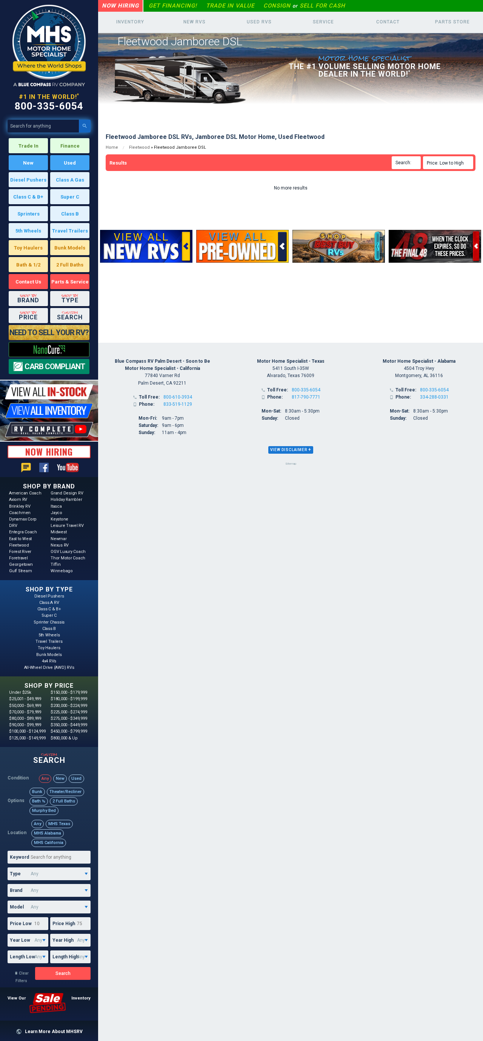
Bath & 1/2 (28, 265)
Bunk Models (69, 248)
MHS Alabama (47, 833)
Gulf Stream (20, 570)
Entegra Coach (23, 532)
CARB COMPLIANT (55, 366)
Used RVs (259, 22)
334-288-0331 (434, 397)
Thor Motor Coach (68, 558)
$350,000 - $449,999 (69, 724)
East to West (20, 538)
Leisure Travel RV (67, 525)
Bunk (37, 791)
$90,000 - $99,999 (25, 724)
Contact (388, 22)
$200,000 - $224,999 (69, 705)
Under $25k (20, 692)
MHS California (48, 842)
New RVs (194, 22)
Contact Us (28, 282)
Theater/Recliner (65, 791)
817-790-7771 (306, 397)
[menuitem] (449, 162)
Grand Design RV (67, 493)
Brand (16, 890)
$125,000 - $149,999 (27, 738)
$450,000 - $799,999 (69, 731)
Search (63, 973)
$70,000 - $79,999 (25, 712)
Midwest (58, 532)
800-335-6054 (49, 106)
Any (45, 778)
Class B (70, 214)
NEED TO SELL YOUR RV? (49, 332)
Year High (63, 940)
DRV (13, 525)
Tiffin (56, 564)
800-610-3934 (177, 397)
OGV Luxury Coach (68, 551)
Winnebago (62, 570)
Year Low (20, 940)
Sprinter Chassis (49, 622)
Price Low (21, 923)
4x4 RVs (49, 661)
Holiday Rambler (66, 499)
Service (323, 22)
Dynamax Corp (23, 519)
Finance (70, 146)
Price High (63, 923)
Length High (65, 956)
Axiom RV (18, 499)
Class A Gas (70, 180)
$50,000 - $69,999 (25, 705)
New (28, 163)
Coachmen (20, 512)
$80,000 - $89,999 (25, 718)
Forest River (20, 551)
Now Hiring (120, 5)
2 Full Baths (69, 265)
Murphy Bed (44, 810)
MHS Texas (59, 823)
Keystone (59, 519)
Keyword (19, 857)
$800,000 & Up (64, 738)
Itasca (56, 506)
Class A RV (49, 602)
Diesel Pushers (28, 180)
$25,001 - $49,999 (25, 698)
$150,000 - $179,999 (69, 692)
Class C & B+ (28, 197)
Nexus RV (60, 545)
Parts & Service (70, 282)
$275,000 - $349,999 (69, 718)
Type (15, 873)
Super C (69, 197)
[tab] (290, 450)
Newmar (59, 538)
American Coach (25, 493)
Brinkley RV (19, 506)
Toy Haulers (28, 248)
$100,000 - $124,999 (27, 731)
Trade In (28, 146)
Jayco (56, 512)
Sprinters (28, 214)
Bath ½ (38, 801)
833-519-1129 (177, 404)
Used (70, 163)
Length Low (22, 956)
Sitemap (290, 463)
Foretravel (18, 558)
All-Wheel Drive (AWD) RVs (49, 667)
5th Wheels (28, 231)
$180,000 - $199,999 (69, 698)
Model (17, 907)
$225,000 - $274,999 (69, 712)
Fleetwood (19, 545)
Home (112, 147)
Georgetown (21, 564)
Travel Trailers (70, 231)
